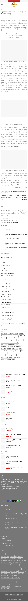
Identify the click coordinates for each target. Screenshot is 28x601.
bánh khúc (15, 333)
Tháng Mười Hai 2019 (6, 312)
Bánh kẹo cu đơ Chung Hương (7, 556)
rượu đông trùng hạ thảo (6, 577)
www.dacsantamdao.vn (12, 222)
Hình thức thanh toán (6, 542)
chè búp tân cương (17, 560)
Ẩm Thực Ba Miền (4, 9)
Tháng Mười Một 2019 (6, 315)
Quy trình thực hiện (6, 543)
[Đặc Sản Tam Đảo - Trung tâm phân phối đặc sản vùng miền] (14, 4)
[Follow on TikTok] (13, 501)
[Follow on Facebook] (8, 501)
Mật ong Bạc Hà (18, 569)
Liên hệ (21, 597)
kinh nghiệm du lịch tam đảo (7, 346)
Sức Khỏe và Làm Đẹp (6, 273)
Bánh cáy (3, 554)
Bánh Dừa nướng (9, 554)
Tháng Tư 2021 (5, 286)
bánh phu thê (4, 335)
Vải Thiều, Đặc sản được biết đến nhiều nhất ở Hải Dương (21, 197)
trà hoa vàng (4, 353)
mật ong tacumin (4, 575)
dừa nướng (9, 562)
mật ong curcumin (5, 571)
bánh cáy (10, 333)
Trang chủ (7, 597)
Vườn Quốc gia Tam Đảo (11, 355)
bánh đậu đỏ (20, 558)
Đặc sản (3, 20)
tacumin (14, 582)
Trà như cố (3, 584)
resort (13, 348)
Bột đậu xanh (9, 560)
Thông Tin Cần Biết (6, 276)
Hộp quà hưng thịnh (17, 562)
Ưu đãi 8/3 (7, 229)
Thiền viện (23, 350)
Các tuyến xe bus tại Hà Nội (12, 238)
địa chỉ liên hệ (12, 359)
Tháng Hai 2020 (5, 307)
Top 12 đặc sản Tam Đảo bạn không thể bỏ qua (16, 235)
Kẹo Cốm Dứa (16, 564)
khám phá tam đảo (5, 344)
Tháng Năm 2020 (5, 302)
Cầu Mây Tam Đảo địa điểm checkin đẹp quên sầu (15, 244)
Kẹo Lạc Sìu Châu (4, 567)
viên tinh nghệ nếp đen (6, 586)
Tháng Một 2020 (5, 310)
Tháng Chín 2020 (5, 294)
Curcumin (3, 562)
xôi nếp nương (20, 355)
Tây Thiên (3, 355)
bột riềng (3, 560)
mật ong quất (14, 573)
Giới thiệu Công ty (5, 537)
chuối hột (9, 337)
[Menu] (2, 4)
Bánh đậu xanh (22, 335)
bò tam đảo (3, 337)
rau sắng (6, 192)
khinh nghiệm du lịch (18, 342)
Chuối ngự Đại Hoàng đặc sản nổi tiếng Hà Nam (6, 197)
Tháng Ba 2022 (4, 283)
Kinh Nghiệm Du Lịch (6, 268)
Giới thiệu (16, 597)
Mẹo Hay (3, 270)
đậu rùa (10, 357)
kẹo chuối (10, 564)
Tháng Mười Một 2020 (6, 289)
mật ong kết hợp (22, 571)
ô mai (7, 357)
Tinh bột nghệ (20, 582)
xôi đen (2, 357)
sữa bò (20, 348)
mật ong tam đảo (13, 575)
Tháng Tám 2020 (5, 297)
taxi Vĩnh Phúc (17, 350)
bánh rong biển (18, 556)
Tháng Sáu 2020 (5, 299)
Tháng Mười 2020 (5, 291)
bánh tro (10, 335)
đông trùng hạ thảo (5, 588)
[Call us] (18, 501)
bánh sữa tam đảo (5, 558)
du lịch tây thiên (4, 342)
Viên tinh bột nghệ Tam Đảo (18, 584)
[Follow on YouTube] (20, 501)
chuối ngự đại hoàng (22, 337)
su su (17, 348)
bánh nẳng (21, 333)
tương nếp (9, 584)
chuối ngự (15, 337)
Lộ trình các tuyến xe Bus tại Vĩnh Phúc (13, 325)
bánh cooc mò (4, 333)
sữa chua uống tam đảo (6, 582)
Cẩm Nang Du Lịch (5, 260)
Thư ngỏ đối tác (5, 538)
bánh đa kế (15, 335)
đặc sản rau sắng (17, 357)
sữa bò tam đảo (4, 350)
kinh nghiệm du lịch (14, 344)
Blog (12, 597)
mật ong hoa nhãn (14, 571)
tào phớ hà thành (21, 353)
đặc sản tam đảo (4, 359)
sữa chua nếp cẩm (5, 579)
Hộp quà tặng (4, 564)
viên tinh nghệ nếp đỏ (16, 586)
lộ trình (15, 346)
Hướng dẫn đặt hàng (6, 540)
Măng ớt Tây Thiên (5, 569)
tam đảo (11, 350)
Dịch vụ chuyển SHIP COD (7, 545)
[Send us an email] (15, 501)
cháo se (2, 340)
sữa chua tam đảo (13, 579)
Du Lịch (3, 262)
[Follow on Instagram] (10, 501)
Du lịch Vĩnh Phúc (5, 265)
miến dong (18, 567)
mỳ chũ (19, 346)
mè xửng (24, 567)
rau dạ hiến (3, 348)
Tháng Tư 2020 (5, 305)
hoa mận (11, 342)
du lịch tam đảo (20, 340)
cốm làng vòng (9, 340)
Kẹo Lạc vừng (12, 567)
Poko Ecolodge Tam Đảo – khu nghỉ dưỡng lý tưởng (16, 248)
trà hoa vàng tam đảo (12, 353)
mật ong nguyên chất (5, 573)
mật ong (11, 569)
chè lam (23, 560)
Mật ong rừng (21, 573)
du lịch (14, 340)
